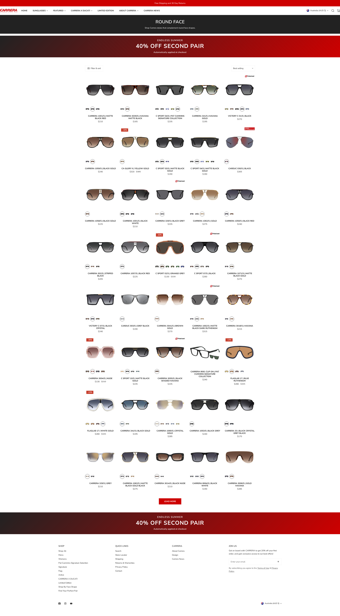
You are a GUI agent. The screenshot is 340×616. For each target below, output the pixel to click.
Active (61, 575)
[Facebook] (59, 604)
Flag (60, 571)
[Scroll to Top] (335, 602)
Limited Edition (65, 583)
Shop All (62, 551)
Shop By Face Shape (67, 586)
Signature (62, 567)
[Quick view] (111, 102)
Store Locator (121, 555)
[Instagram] (65, 604)
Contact (118, 571)
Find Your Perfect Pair (68, 590)
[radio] (87, 109)
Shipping (119, 559)
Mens (60, 555)
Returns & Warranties (124, 563)
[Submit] (278, 562)
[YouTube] (71, 604)
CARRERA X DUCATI (68, 579)
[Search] (333, 11)
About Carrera (178, 551)
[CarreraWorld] (8, 10)
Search (118, 551)
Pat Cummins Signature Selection (73, 563)
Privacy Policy (121, 567)
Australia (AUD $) (318, 10)
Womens (62, 559)
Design (175, 555)
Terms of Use (263, 568)
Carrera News (178, 559)
